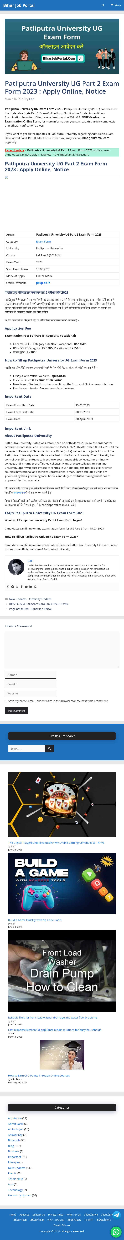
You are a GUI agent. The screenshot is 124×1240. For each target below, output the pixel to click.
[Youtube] (26, 586)
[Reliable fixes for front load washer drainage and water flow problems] (62, 971)
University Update (39, 599)
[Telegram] (12, 586)
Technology (15, 1190)
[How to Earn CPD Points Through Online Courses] (62, 1055)
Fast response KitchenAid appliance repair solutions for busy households (54, 1030)
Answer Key (15, 1135)
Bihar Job (14, 1140)
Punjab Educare (62, 1225)
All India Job (16, 1129)
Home (12, 1214)
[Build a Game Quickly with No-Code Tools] (62, 884)
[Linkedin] (30, 586)
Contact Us (39, 1214)
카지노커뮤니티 (55, 1220)
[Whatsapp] (8, 586)
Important (14, 1157)
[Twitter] (17, 586)
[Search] (49, 748)
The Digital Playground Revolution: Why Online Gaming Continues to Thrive (56, 842)
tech (10, 1184)
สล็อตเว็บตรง (91, 1214)
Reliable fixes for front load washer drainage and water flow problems (52, 1017)
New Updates (17, 599)
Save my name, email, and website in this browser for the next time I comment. (58, 701)
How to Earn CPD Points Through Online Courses (39, 1075)
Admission (15, 1118)
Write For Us (74, 1214)
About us (24, 1214)
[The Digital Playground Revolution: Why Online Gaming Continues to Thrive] (62, 805)
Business (13, 1151)
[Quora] (35, 586)
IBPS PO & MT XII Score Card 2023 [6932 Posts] (39, 604)
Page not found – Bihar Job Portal (30, 609)
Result (12, 1173)
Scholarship (15, 1179)
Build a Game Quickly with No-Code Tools (35, 920)
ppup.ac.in (43, 283)
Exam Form (43, 241)
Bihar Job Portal (19, 5)
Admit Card (15, 1124)
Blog (11, 1146)
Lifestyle (13, 1162)
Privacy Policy (55, 1214)
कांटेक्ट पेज (19, 492)
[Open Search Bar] (103, 5)
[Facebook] (21, 586)
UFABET (89, 1220)
